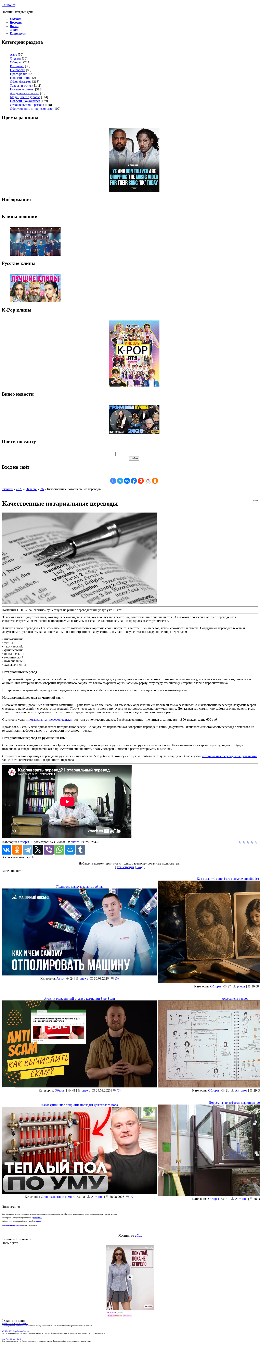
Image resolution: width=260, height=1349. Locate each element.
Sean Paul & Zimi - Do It (11, 1339)
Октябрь (31, 489)
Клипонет (8, 5)
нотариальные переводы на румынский (229, 756)
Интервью (17, 66)
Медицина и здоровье (25, 97)
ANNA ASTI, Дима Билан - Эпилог (15, 1331)
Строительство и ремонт (27, 104)
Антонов (241, 1090)
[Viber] (49, 850)
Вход (139, 867)
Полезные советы (22, 89)
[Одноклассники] (17, 850)
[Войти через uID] (113, 481)
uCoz (138, 1235)
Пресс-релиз (18, 74)
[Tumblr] (80, 850)
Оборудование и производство (31, 108)
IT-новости (17, 70)
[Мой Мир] (70, 850)
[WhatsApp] (59, 850)
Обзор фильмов (20, 81)
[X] (38, 850)
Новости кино (20, 77)
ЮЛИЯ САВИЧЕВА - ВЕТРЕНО (15, 1324)
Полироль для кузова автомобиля (79, 886)
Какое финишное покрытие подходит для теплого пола (79, 1105)
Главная (7, 489)
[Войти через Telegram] (120, 481)
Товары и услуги (21, 85)
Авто (13, 54)
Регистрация (125, 867)
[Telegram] (27, 850)
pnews (75, 842)
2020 (19, 489)
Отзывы (15, 58)
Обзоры (15, 62)
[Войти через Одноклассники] (155, 481)
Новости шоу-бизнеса (25, 101)
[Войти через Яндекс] (141, 481)
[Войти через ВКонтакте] (127, 481)
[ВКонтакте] (6, 850)
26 (42, 489)
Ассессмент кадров (235, 998)
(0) (116, 978)
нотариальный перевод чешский (51, 719)
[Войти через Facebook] (134, 481)
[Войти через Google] (148, 481)
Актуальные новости (24, 93)
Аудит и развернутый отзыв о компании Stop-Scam (79, 998)
